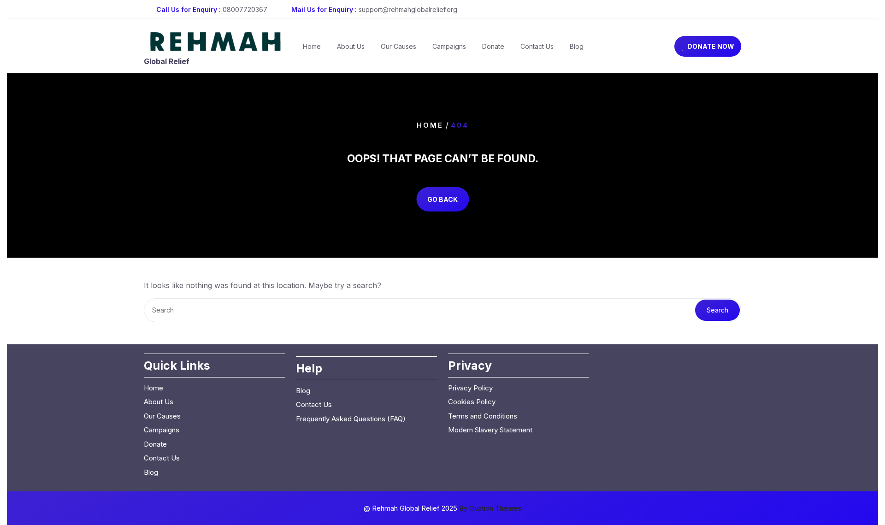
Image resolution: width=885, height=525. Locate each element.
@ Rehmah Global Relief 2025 (442, 508)
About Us (351, 46)
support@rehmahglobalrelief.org (408, 9)
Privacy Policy (470, 387)
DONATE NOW (710, 46)
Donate (493, 46)
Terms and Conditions (482, 416)
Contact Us (537, 46)
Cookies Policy (472, 401)
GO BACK (442, 199)
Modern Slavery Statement (490, 429)
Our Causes (398, 46)
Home (312, 46)
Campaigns (449, 46)
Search (717, 310)
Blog (577, 46)
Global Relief (166, 61)
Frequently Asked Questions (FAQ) (351, 418)
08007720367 (245, 9)
